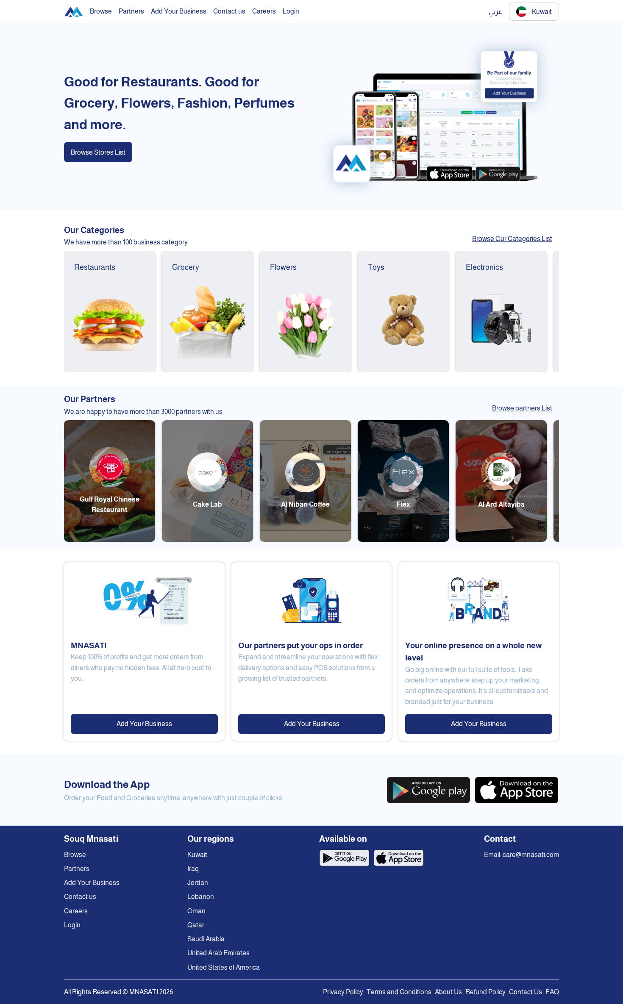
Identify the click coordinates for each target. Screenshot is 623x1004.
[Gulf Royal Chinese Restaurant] (109, 539)
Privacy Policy (343, 992)
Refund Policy (485, 992)
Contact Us (525, 992)
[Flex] (403, 539)
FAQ (552, 992)
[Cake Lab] (207, 539)
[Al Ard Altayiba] (501, 539)
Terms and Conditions (399, 992)
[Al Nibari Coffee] (305, 539)
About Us (448, 992)
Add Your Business (144, 723)
